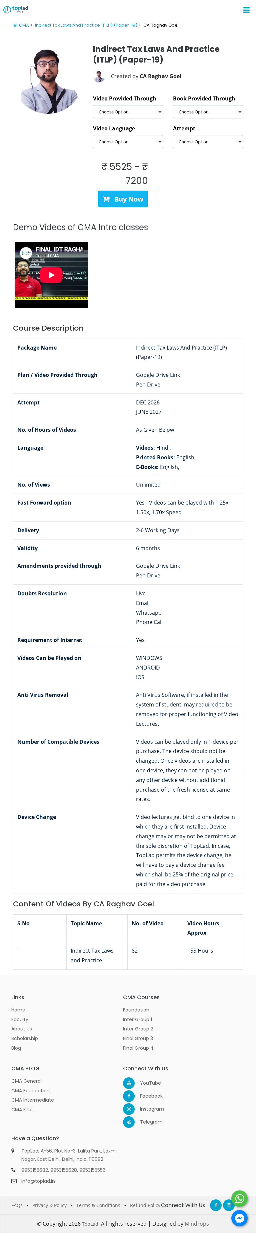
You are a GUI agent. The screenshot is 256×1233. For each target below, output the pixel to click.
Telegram (146, 1122)
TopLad (90, 1224)
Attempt (184, 128)
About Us (21, 1028)
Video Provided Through (124, 98)
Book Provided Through (204, 98)
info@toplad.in (38, 1181)
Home (18, 1009)
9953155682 (34, 1170)
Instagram (146, 1109)
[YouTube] (129, 1083)
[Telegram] (129, 1122)
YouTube (146, 1083)
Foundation (136, 1009)
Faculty (19, 1019)
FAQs (17, 1205)
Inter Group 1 (137, 1019)
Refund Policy (145, 1205)
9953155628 (63, 1170)
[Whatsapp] (239, 1198)
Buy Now (128, 199)
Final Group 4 (138, 1048)
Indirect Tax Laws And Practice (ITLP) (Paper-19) (86, 25)
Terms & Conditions (98, 1205)
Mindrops (197, 1223)
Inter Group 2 (138, 1028)
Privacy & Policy (49, 1205)
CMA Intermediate (32, 1100)
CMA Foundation (30, 1090)
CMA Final (22, 1109)
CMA (24, 25)
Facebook (146, 1096)
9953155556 (92, 1170)
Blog (16, 1048)
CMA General (26, 1081)
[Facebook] (129, 1096)
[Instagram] (129, 1109)
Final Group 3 (138, 1038)
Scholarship (24, 1038)
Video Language (114, 128)
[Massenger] (239, 1218)
